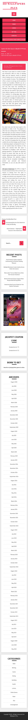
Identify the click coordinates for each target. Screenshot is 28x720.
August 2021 (14, 620)
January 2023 (14, 559)
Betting (14, 32)
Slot (21, 66)
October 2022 (14, 563)
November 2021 (14, 608)
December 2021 (14, 604)
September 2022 (14, 567)
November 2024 (14, 468)
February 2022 (14, 595)
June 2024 (14, 489)
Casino (14, 28)
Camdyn (7, 66)
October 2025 (14, 423)
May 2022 (14, 583)
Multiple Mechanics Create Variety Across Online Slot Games (14, 268)
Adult (14, 664)
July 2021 (14, 624)
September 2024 (14, 476)
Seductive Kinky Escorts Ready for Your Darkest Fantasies (14, 285)
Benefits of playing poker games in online (14, 39)
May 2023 (14, 542)
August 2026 (14, 382)
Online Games (14, 692)
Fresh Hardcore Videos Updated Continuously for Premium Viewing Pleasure (14, 261)
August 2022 (14, 571)
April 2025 (14, 448)
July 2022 (14, 575)
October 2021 (14, 612)
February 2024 (14, 505)
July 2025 (14, 435)
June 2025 (14, 439)
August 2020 (14, 641)
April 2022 (14, 587)
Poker (14, 24)
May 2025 (14, 444)
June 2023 (14, 538)
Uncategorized (14, 705)
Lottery (14, 688)
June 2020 (14, 645)
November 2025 (14, 419)
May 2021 (14, 632)
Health (14, 684)
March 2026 (14, 402)
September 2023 (14, 526)
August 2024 (14, 480)
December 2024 (14, 464)
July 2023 (14, 534)
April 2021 (14, 637)
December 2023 (14, 513)
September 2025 (14, 427)
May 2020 (14, 649)
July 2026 (14, 386)
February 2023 (14, 554)
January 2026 (14, 411)
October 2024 (14, 472)
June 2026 (14, 390)
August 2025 (14, 431)
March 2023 (14, 550)
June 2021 (14, 628)
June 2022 (14, 579)
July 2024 (14, 485)
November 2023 (14, 517)
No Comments (9, 67)
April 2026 (14, 398)
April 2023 (14, 546)
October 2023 (14, 522)
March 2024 (14, 501)
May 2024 (14, 493)
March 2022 (14, 591)
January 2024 (14, 509)
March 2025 (14, 452)
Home (14, 20)
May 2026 (14, 394)
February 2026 (14, 407)
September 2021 (14, 616)
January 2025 (14, 460)
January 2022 (14, 600)
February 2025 (14, 456)
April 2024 (14, 497)
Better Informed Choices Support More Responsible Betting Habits (14, 279)
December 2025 (14, 415)
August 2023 (14, 530)
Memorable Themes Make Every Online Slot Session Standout (14, 273)
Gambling (14, 35)
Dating (14, 676)
